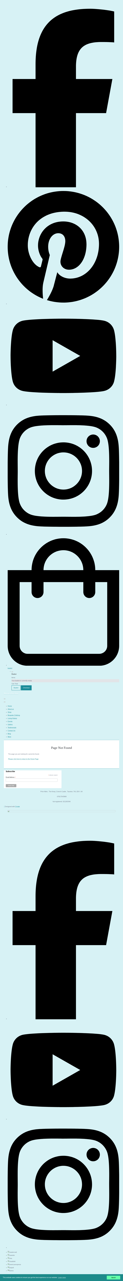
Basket (16, 688)
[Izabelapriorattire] (63, 533)
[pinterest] (63, 303)
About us (11, 709)
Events (10, 721)
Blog (9, 734)
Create (17, 806)
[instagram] (63, 1247)
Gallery (10, 724)
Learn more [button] (62, 1277)
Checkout (26, 688)
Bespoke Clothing (14, 715)
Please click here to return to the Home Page (23, 759)
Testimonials (12, 727)
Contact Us (11, 730)
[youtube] (63, 404)
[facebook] (63, 186)
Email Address (11, 777)
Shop (9, 712)
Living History (12, 718)
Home (10, 706)
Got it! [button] (113, 1277)
